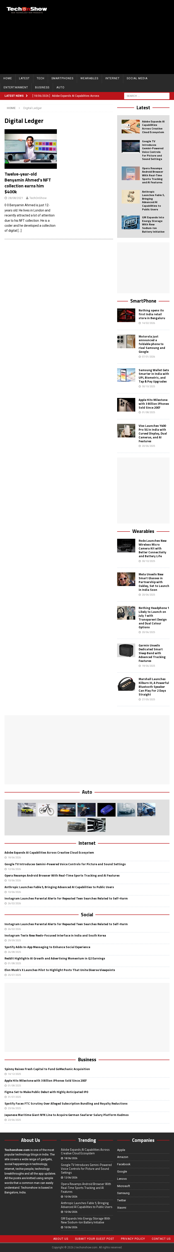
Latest (24, 78)
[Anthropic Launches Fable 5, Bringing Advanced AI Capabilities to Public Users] (131, 197)
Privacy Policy (133, 1238)
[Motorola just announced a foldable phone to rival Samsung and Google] (126, 341)
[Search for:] (146, 95)
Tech (40, 78)
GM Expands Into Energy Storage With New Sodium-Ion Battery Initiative (153, 224)
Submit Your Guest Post (94, 1238)
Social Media (137, 78)
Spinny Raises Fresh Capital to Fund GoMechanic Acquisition (47, 1069)
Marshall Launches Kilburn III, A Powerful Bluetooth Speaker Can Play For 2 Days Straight (154, 687)
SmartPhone (143, 300)
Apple (121, 1150)
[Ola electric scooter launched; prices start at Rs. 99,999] (146, 810)
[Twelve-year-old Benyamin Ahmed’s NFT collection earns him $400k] (31, 149)
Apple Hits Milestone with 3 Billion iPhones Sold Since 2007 (154, 403)
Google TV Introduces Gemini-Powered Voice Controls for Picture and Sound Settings (152, 150)
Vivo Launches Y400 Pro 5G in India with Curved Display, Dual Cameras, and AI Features (153, 433)
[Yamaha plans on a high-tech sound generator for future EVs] (106, 810)
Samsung (123, 1193)
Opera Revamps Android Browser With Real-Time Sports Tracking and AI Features (152, 175)
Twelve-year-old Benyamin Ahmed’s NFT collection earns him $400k (28, 182)
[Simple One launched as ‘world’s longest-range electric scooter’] (86, 810)
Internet (112, 78)
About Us (60, 1238)
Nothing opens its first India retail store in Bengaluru (152, 314)
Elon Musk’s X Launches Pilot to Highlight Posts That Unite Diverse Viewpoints (60, 970)
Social (87, 914)
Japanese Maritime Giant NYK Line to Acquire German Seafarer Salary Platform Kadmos (67, 1115)
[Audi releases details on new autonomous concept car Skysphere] (77, 825)
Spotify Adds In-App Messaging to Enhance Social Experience (47, 947)
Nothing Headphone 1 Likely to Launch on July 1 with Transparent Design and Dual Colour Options (154, 617)
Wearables (89, 78)
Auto (60, 87)
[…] (20, 230)
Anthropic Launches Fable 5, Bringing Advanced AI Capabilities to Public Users (153, 200)
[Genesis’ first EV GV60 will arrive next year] (27, 810)
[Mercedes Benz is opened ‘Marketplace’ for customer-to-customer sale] (96, 825)
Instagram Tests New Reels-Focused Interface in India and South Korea (55, 935)
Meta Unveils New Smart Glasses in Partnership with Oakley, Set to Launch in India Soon (154, 582)
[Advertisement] (119, 36)
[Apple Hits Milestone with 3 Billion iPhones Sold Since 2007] (126, 405)
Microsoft (123, 1186)
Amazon (122, 1157)
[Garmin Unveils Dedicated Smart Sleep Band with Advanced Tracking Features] (126, 650)
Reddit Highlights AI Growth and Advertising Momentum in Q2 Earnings (55, 958)
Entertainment (16, 87)
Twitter (121, 1200)
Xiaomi (121, 1207)
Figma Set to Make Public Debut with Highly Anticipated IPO (46, 1092)
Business (42, 87)
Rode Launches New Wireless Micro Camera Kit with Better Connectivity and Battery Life (153, 548)
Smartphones (62, 78)
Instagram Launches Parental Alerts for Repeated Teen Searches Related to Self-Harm (66, 898)
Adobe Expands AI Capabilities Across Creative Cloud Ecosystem (153, 126)
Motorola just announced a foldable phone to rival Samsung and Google (152, 344)
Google (122, 1171)
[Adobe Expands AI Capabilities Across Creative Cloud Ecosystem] (131, 126)
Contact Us (161, 1238)
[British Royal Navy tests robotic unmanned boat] (67, 810)
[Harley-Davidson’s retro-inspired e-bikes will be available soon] (47, 810)
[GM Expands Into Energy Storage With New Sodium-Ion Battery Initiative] (131, 222)
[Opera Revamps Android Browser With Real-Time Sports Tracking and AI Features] (131, 173)
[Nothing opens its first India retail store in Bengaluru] (126, 315)
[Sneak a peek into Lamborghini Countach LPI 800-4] (126, 810)
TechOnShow (38, 198)
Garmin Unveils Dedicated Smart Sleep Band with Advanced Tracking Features (152, 653)
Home (7, 78)
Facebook (123, 1164)
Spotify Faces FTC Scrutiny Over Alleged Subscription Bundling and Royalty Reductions (66, 1103)
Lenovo (122, 1178)
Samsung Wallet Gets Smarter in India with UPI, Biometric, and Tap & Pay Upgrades (154, 376)
